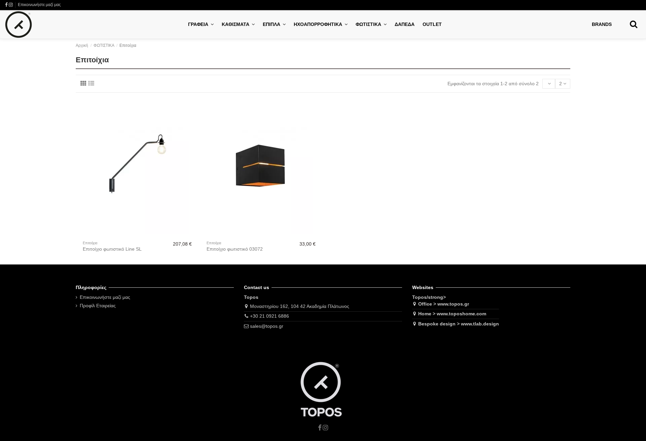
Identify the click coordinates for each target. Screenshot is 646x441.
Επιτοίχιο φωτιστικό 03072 (235, 249)
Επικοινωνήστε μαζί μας (39, 4)
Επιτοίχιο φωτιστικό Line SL (112, 249)
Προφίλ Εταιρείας (98, 305)
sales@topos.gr (266, 326)
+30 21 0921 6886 (269, 316)
